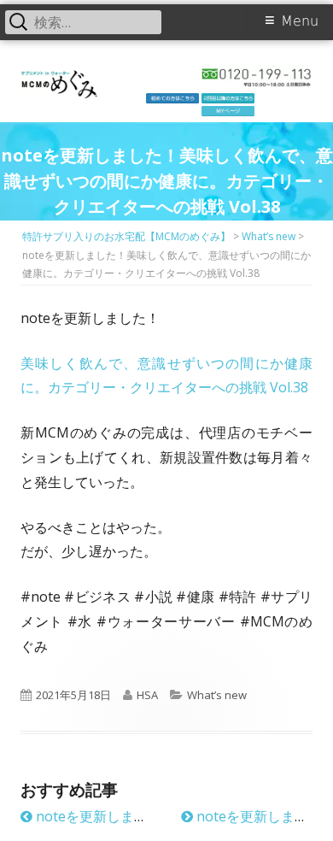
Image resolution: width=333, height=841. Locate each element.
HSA (147, 695)
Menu (299, 21)
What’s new (217, 695)
